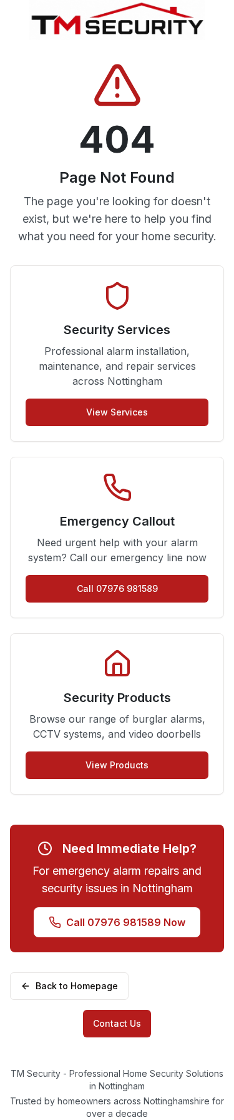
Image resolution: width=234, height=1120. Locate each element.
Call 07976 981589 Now (125, 922)
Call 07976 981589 (117, 588)
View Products (117, 765)
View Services (117, 412)
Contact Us (117, 1023)
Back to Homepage (77, 985)
